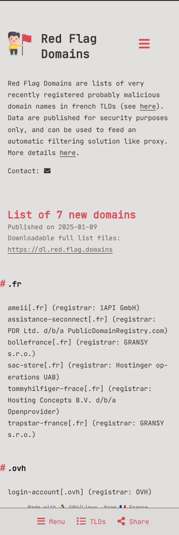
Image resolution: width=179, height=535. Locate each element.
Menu (55, 521)
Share (137, 521)
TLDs (96, 521)
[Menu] (144, 46)
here (148, 106)
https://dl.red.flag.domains (60, 249)
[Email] (47, 171)
